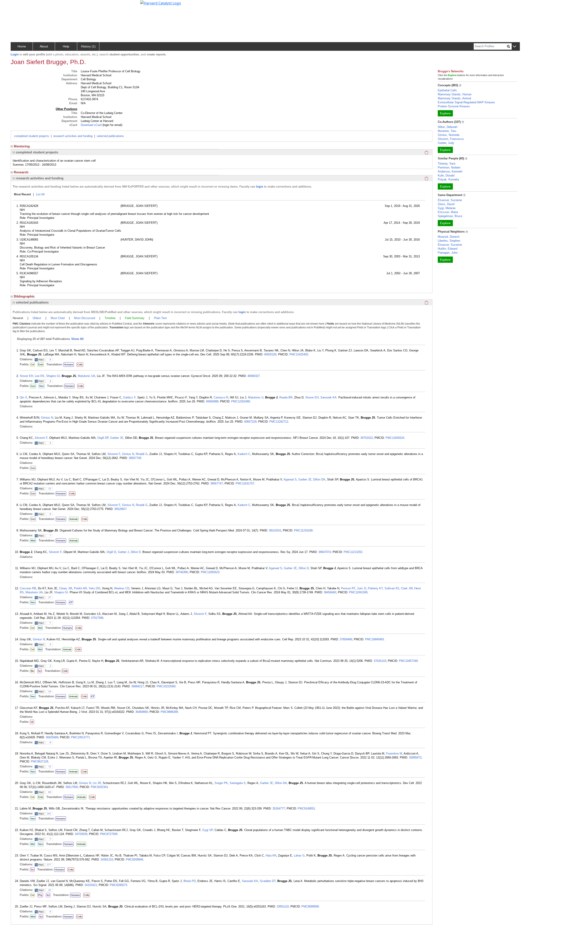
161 (49, 813)
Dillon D (136, 552)
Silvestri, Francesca (450, 139)
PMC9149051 (306, 808)
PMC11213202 (353, 552)
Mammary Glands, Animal (454, 98)
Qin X (23, 397)
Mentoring (22, 146)
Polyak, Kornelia (448, 179)
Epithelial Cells (447, 90)
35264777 (278, 808)
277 (49, 864)
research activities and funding (73, 136)
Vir (32, 722)
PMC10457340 (408, 660)
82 (49, 792)
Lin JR (97, 783)
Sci (39, 671)
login (259, 186)
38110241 (275, 530)
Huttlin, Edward (447, 248)
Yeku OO (94, 588)
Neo (41, 386)
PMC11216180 (303, 530)
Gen (33, 468)
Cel (32, 364)
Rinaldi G (142, 454)
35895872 (415, 757)
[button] (514, 46)
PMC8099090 (310, 906)
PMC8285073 (118, 885)
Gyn (33, 386)
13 (49, 488)
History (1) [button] (88, 46)
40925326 (270, 354)
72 (49, 766)
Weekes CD (121, 588)
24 (49, 691)
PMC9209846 (134, 859)
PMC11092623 (210, 572)
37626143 (380, 660)
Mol (40, 628)
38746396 (182, 572)
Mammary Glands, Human (454, 94)
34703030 (81, 834)
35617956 (71, 787)
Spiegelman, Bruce (450, 216)
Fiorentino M (394, 753)
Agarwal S (290, 479)
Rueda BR (285, 397)
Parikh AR (80, 588)
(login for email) (112, 125)
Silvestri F (41, 437)
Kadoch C (244, 454)
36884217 (137, 686)
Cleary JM (65, 588)
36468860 (141, 711)
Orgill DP (102, 437)
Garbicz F (129, 397)
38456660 (330, 592)
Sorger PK (221, 783)
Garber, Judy (446, 143)
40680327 (253, 376)
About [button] (44, 46)
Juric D (361, 588)
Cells (80, 364)
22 (49, 890)
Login (15, 54)
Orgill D (111, 552)
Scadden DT (268, 881)
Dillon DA (319, 479)
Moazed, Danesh (449, 236)
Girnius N (47, 417)
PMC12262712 (278, 421)
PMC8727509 (108, 834)
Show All (77, 339)
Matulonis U (255, 397)
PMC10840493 (374, 639)
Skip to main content (18, 5)
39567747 (216, 483)
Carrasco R (221, 397)
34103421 (91, 885)
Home (22, 46)
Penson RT (348, 588)
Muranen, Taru (447, 131)
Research (21, 172)
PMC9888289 (169, 711)
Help (66, 46)
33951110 (283, 906)
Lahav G (299, 855)
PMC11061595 (358, 592)
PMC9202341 (99, 787)
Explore (445, 113)
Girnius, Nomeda (448, 135)
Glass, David (446, 204)
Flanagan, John (448, 252)
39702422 (366, 437)
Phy (40, 895)
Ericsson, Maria (448, 212)
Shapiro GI (53, 376)
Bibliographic (24, 296)
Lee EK (39, 376)
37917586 (97, 617)
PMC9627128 (39, 761)
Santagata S (238, 783)
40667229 (250, 421)
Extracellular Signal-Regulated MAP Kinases (466, 102)
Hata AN (271, 855)
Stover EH (26, 376)
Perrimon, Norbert (449, 167)
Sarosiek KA (328, 397)
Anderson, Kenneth (450, 171)
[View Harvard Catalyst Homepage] (160, 2)
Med (33, 540)
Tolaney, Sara (446, 163)
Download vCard (91, 125)
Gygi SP (207, 830)
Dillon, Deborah (447, 127)
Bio (32, 671)
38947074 (324, 552)
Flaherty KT (375, 588)
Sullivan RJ (392, 588)
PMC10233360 (166, 686)
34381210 (107, 859)
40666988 (212, 401)
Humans (68, 364)
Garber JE (116, 437)
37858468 (346, 639)
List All (40, 194)
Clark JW (406, 588)
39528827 (120, 509)
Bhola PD (189, 881)
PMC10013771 (80, 737)
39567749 (135, 458)
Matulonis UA (86, 376)
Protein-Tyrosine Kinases (454, 106)
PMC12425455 (298, 354)
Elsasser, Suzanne (450, 200)
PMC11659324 (395, 437)
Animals (73, 519)
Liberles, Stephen (449, 240)
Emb (40, 364)
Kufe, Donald (446, 175)
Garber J (123, 552)
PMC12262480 (240, 401)
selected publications (110, 136)
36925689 (52, 737)
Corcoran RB (28, 588)
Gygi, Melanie (447, 208)
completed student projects (31, 136)
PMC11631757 (245, 483)
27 (49, 597)
